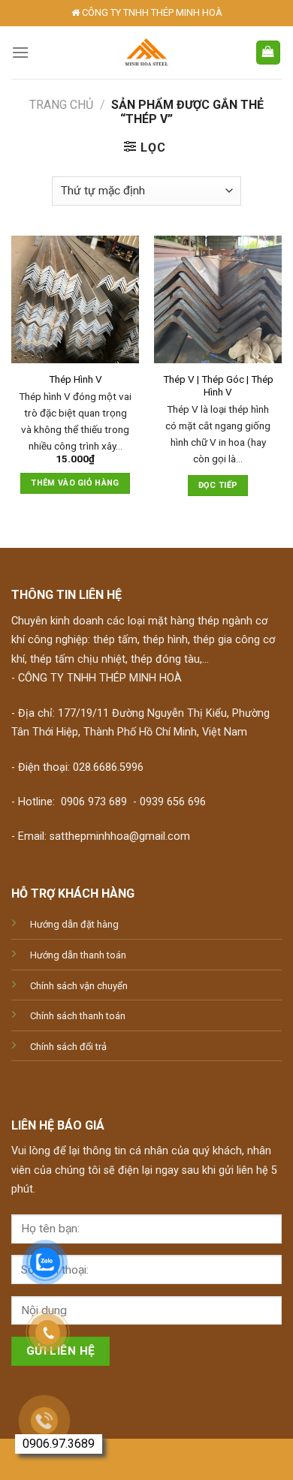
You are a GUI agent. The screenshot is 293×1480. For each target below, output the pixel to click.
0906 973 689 (94, 802)
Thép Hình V (75, 379)
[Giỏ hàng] (268, 53)
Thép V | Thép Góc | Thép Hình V (218, 386)
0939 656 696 (173, 802)
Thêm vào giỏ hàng (75, 483)
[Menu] (20, 52)
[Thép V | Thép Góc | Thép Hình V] (218, 299)
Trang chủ (61, 105)
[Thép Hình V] (75, 299)
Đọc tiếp (218, 485)
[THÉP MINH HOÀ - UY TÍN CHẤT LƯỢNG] (146, 52)
